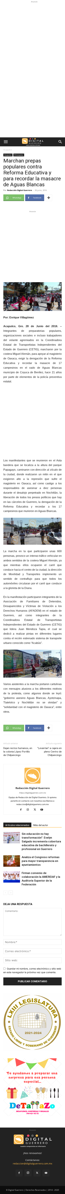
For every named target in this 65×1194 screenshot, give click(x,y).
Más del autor (40, 825)
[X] (36, 810)
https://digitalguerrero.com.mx (32, 793)
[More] (48, 197)
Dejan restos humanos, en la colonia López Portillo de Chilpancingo (17, 752)
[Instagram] (29, 810)
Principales (18, 155)
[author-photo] (32, 783)
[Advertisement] (32, 35)
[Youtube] (43, 810)
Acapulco (7, 149)
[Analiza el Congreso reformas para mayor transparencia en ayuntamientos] (11, 861)
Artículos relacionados (17, 825)
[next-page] (11, 893)
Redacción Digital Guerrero (19, 190)
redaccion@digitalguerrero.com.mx (32, 1163)
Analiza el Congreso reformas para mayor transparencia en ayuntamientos (41, 860)
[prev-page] (5, 893)
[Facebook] (22, 810)
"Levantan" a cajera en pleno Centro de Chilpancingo (49, 752)
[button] (5, 141)
